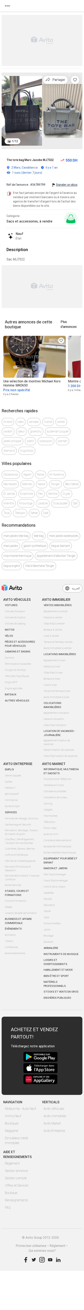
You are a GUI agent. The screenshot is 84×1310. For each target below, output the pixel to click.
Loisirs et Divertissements (55, 962)
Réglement (57, 1246)
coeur (21, 431)
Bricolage (48, 935)
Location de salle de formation (21, 913)
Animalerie (51, 947)
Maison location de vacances (59, 749)
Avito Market (52, 1123)
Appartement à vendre (55, 611)
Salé (45, 513)
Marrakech (10, 484)
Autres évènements (15, 953)
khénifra (8, 503)
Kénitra (52, 493)
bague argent (11, 565)
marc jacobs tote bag (16, 535)
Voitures (11, 605)
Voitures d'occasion (15, 611)
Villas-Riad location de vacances (60, 756)
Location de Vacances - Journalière (59, 733)
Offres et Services (17, 1185)
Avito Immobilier (55, 1116)
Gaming (48, 803)
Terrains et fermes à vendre (58, 642)
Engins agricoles (13, 688)
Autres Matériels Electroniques (60, 852)
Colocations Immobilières (52, 705)
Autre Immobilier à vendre (57, 648)
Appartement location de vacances (57, 742)
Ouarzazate (60, 503)
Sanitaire (48, 941)
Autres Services (13, 885)
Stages (8, 907)
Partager (58, 80)
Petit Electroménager (55, 874)
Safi (75, 503)
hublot (48, 421)
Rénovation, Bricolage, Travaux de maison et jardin (21, 832)
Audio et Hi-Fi (51, 834)
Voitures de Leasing (15, 623)
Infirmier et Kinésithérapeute (20, 861)
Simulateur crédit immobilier (16, 1140)
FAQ (8, 1207)
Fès (40, 493)
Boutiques (12, 1123)
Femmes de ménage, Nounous (21, 818)
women (62, 441)
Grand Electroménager (56, 880)
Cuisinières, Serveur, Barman (20, 848)
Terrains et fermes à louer (57, 691)
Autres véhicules (17, 700)
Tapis (46, 917)
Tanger (55, 484)
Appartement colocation (56, 712)
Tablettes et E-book (54, 785)
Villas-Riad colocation (55, 725)
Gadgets (48, 809)
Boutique (11, 1193)
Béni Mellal (72, 484)
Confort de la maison (54, 886)
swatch (8, 431)
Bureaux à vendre (53, 629)
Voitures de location (15, 617)
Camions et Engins (17, 651)
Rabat (40, 474)
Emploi (9, 769)
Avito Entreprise (54, 1131)
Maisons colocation (54, 719)
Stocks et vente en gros (61, 991)
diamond (9, 450)
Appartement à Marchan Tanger (56, 555)
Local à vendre (51, 635)
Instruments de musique (61, 954)
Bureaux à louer (52, 678)
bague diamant (60, 545)
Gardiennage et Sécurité (18, 824)
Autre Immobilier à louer (56, 697)
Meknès (27, 484)
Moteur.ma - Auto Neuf (20, 1109)
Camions (9, 657)
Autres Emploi (12, 806)
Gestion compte (16, 1178)
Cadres (8, 781)
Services (11, 812)
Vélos (9, 635)
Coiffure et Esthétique (16, 854)
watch (30, 441)
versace (34, 421)
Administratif (12, 794)
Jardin (47, 929)
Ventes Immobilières (58, 605)
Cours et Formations (15, 900)
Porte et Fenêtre (52, 923)
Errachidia (26, 493)
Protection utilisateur (31, 1246)
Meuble (48, 899)
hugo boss (26, 450)
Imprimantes (50, 815)
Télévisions (49, 822)
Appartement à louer (54, 660)
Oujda (66, 493)
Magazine (11, 1131)
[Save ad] (61, 340)
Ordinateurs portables (55, 791)
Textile (47, 911)
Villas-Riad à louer (53, 672)
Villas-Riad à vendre (54, 623)
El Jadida (9, 493)
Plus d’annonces (69, 324)
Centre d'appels (13, 775)
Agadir (27, 474)
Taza (6, 513)
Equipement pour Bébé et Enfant (60, 860)
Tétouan (20, 513)
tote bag (39, 535)
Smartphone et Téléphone (57, 779)
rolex (21, 421)
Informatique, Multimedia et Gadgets (61, 771)
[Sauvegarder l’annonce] (75, 80)
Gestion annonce (16, 1171)
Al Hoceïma (57, 474)
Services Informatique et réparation (18, 868)
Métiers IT (10, 787)
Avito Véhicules (54, 1109)
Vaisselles (49, 892)
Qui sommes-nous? (42, 1251)
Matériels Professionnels (55, 983)
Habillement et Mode (58, 969)
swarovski (46, 441)
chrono (7, 421)
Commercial (11, 800)
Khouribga (25, 503)
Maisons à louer (52, 666)
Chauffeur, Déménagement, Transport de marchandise (19, 841)
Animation (10, 935)
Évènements (13, 928)
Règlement (12, 1163)
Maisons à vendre (53, 617)
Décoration (49, 905)
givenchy (36, 431)
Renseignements (16, 1200)
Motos (9, 629)
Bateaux (10, 694)
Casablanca (10, 474)
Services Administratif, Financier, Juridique (22, 877)
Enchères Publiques (57, 997)
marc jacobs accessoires (63, 535)
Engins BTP (11, 682)
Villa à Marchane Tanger (39, 565)
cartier (61, 421)
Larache (43, 503)
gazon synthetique (34, 545)
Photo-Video (50, 828)
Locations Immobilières (60, 654)
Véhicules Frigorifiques (17, 676)
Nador (41, 484)
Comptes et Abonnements (57, 840)
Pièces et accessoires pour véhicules (20, 643)
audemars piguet (58, 431)
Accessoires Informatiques (57, 846)
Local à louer (50, 684)
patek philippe (12, 441)
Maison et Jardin (55, 868)
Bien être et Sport (56, 975)
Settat (34, 513)
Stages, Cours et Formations (17, 893)
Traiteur (9, 941)
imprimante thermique (17, 555)
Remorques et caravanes (18, 663)
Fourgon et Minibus (15, 670)
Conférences (11, 947)
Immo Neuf (13, 1116)
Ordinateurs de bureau (55, 797)
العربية (76, 588)
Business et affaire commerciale (18, 921)
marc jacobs (10, 545)
